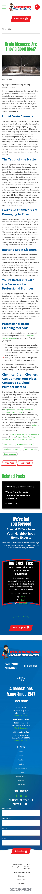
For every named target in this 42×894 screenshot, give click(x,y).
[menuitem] (21, 876)
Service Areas (21, 776)
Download (23, 603)
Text (23, 597)
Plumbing (8, 444)
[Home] (20, 7)
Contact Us (21, 784)
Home (21, 751)
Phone (4, 828)
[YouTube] (21, 796)
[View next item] (25, 618)
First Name (6, 808)
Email (23, 600)
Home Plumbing (31, 449)
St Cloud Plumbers (11, 449)
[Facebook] (16, 796)
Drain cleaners (10, 454)
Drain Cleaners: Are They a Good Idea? (24, 434)
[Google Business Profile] (25, 796)
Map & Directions (21, 715)
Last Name (6, 818)
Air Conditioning (21, 768)
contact (34, 425)
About (21, 756)
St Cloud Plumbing (24, 444)
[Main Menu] (4, 7)
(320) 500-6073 (30, 666)
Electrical (21, 772)
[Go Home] (3, 29)
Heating (21, 764)
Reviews (21, 780)
